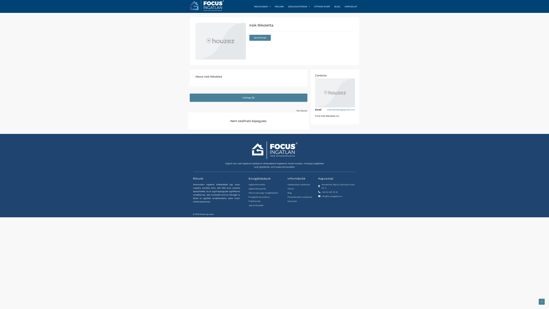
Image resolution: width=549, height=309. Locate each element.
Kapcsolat (351, 6)
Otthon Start (322, 6)
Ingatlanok (261, 6)
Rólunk (279, 6)
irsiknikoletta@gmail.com (341, 109)
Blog (337, 6)
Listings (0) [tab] (248, 97)
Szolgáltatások (297, 6)
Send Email (260, 37)
